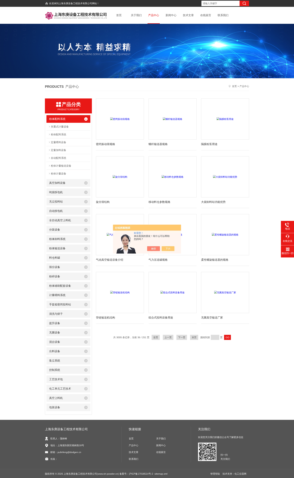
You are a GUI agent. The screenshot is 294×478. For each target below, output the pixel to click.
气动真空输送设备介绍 (109, 259)
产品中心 (153, 15)
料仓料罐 (54, 257)
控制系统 (54, 369)
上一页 (168, 337)
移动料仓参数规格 (159, 201)
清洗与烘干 (56, 313)
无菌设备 (54, 332)
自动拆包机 (56, 210)
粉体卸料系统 (57, 239)
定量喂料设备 (58, 142)
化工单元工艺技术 (60, 388)
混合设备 (54, 341)
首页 (119, 15)
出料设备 (54, 351)
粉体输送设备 (57, 248)
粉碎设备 (54, 276)
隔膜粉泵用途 (209, 144)
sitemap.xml (160, 473)
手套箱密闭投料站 (60, 304)
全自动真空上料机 (60, 220)
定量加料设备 (58, 150)
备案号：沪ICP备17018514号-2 (136, 473)
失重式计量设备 (60, 126)
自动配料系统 (58, 157)
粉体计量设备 (58, 173)
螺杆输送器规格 (158, 144)
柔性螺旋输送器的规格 (214, 259)
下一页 (181, 337)
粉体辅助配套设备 (60, 285)
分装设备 (54, 229)
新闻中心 (171, 15)
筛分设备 (54, 267)
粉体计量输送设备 (61, 165)
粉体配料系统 (57, 119)
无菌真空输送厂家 (212, 317)
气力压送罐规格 (158, 259)
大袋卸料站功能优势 (213, 201)
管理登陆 (215, 473)
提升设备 (54, 323)
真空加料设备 (57, 182)
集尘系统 (54, 360)
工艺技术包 (56, 379)
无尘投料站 (56, 201)
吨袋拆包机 (56, 192)
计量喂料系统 (57, 295)
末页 (194, 337)
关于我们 (136, 15)
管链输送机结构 (105, 317)
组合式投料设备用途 (161, 317)
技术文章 (188, 15)
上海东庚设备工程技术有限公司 (75, 3)
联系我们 (223, 15)
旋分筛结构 (103, 201)
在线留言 (205, 15)
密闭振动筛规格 (105, 144)
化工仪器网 (240, 473)
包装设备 (54, 407)
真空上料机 (56, 398)
